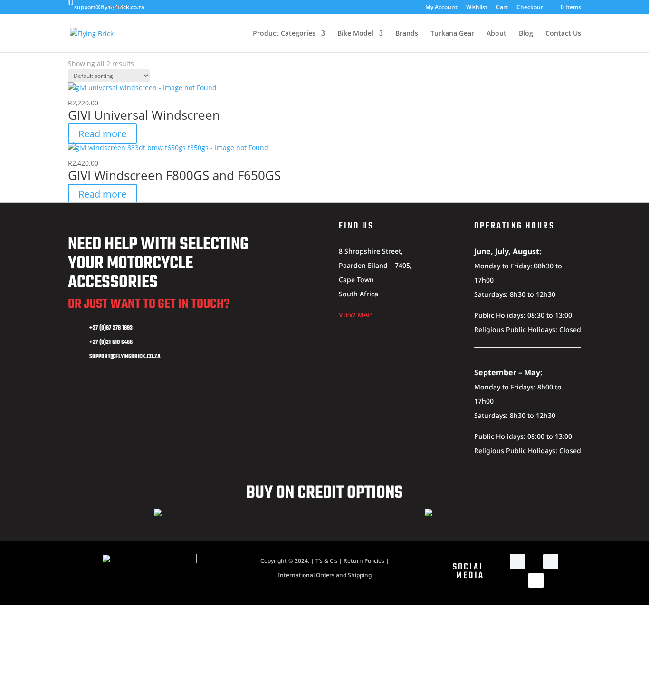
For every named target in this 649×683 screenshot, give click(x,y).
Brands (406, 34)
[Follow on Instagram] (550, 561)
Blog (526, 34)
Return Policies (364, 561)
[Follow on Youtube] (536, 580)
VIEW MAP (355, 314)
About (496, 34)
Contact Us (563, 34)
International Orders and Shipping (325, 575)
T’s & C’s (326, 561)
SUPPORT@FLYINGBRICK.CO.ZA (125, 356)
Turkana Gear (452, 34)
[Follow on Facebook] (517, 561)
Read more (102, 133)
